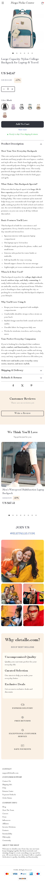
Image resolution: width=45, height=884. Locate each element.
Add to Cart (22, 124)
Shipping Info (7, 785)
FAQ (4, 788)
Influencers (6, 820)
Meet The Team (8, 810)
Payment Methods (9, 795)
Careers (5, 814)
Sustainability (7, 834)
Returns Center (7, 791)
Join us (22, 527)
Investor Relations (9, 827)
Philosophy (6, 837)
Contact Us (6, 781)
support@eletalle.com (10, 773)
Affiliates (5, 824)
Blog (4, 807)
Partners (5, 830)
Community (6, 840)
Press (4, 817)
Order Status (7, 798)
